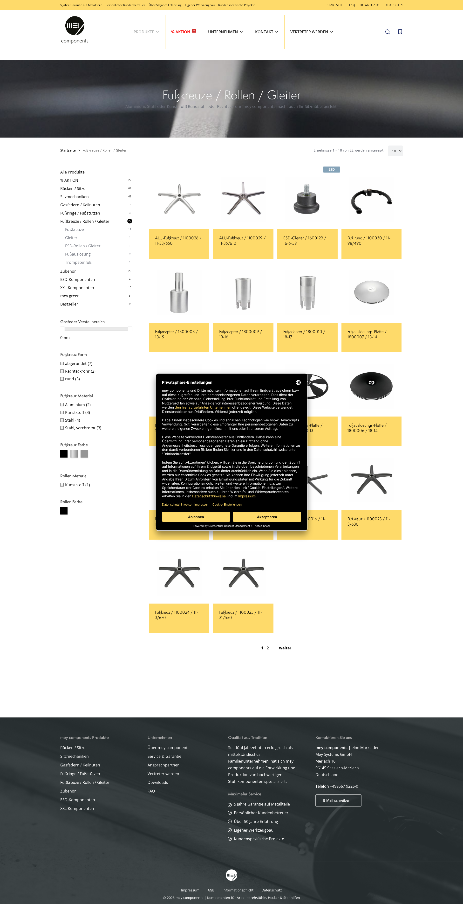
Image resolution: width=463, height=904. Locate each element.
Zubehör (68, 271)
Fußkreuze (74, 229)
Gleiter (71, 237)
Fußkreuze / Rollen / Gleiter (84, 221)
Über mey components (169, 747)
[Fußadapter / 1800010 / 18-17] (307, 293)
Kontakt (264, 32)
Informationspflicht (238, 890)
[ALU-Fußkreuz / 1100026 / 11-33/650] (179, 199)
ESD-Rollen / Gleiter (83, 246)
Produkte (144, 32)
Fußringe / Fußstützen (80, 213)
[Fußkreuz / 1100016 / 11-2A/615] (307, 480)
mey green (70, 296)
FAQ (151, 791)
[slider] (62, 329)
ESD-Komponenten (77, 279)
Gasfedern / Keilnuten (80, 205)
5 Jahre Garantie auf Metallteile (81, 5)
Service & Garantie (164, 756)
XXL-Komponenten (77, 287)
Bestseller (69, 304)
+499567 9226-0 (344, 786)
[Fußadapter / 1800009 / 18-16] (243, 293)
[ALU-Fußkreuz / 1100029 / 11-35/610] (243, 199)
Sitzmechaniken (74, 196)
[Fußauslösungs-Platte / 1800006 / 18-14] (371, 386)
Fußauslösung (78, 254)
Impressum (190, 890)
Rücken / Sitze (72, 188)
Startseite (68, 150)
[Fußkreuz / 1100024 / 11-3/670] (179, 573)
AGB (211, 890)
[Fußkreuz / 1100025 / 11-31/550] (243, 573)
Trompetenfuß (78, 262)
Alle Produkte (72, 172)
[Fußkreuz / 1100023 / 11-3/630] (371, 480)
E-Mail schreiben (336, 800)
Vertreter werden (309, 32)
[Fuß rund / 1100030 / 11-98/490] (371, 199)
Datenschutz (272, 890)
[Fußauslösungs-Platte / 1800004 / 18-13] (307, 386)
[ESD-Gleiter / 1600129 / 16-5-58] (307, 199)
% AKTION (183, 32)
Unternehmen (223, 32)
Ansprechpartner (163, 765)
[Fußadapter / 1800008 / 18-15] (179, 293)
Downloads (158, 782)
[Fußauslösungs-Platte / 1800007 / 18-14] (371, 293)
